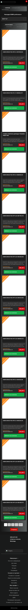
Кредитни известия (14, 590)
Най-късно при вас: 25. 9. (8, 185)
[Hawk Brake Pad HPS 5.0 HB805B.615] (14, 163)
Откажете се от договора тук (14, 602)
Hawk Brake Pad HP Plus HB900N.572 (13, 338)
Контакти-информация (14, 561)
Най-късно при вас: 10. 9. (8, 144)
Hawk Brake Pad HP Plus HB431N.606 (13, 297)
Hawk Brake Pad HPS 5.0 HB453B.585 (13, 379)
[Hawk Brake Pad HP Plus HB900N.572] (14, 327)
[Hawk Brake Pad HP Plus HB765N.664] (14, 449)
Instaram (14, 547)
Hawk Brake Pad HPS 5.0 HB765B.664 (13, 52)
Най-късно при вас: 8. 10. (8, 226)
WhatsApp (13, 541)
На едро (14, 568)
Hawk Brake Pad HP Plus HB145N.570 (13, 502)
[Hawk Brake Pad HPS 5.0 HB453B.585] (14, 368)
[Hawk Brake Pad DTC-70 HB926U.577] (14, 81)
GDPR (14, 597)
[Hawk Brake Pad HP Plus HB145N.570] (14, 490)
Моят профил (13, 585)
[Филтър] (24, 19)
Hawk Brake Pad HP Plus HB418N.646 (13, 256)
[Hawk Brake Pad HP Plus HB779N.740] (14, 204)
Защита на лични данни (14, 578)
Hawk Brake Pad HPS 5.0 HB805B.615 (13, 174)
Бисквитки (14, 580)
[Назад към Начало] (2, 8)
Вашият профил (22, 2)
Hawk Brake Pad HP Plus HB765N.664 (13, 461)
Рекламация (14, 570)
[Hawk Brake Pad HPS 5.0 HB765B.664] (14, 40)
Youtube (17, 547)
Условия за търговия (14, 575)
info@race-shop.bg (15, 539)
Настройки (14, 583)
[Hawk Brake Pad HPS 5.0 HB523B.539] (14, 408)
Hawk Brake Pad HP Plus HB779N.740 (13, 215)
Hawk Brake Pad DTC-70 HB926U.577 (13, 93)
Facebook (11, 547)
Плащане (14, 565)
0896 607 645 (13, 537)
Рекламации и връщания (14, 600)
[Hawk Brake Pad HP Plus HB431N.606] (14, 286)
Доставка (14, 563)
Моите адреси (14, 592)
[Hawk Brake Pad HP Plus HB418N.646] (14, 245)
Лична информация (14, 595)
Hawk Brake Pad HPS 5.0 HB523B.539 (13, 420)
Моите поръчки (14, 588)
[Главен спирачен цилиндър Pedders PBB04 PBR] (14, 122)
